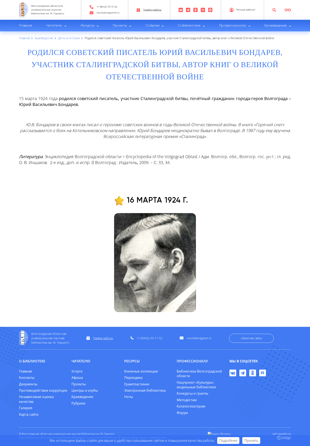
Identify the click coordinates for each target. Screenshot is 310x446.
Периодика (133, 377)
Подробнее (228, 440)
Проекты (120, 25)
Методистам (187, 400)
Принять (251, 440)
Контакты (26, 377)
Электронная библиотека (145, 390)
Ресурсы (87, 25)
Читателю (54, 25)
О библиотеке (189, 25)
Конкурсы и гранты (192, 393)
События (152, 25)
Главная (25, 25)
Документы (28, 384)
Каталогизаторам (191, 406)
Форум (182, 412)
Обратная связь (251, 338)
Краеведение (275, 25)
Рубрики (78, 403)
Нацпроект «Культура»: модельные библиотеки (196, 384)
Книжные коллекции (141, 371)
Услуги (76, 371)
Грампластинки (136, 384)
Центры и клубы (84, 390)
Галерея (25, 408)
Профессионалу (232, 25)
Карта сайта (28, 414)
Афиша (77, 377)
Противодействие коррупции (43, 390)
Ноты (128, 396)
